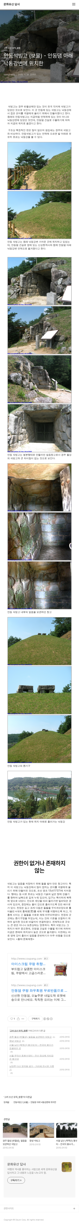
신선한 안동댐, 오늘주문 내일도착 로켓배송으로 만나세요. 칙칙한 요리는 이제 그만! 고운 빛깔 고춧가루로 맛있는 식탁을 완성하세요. (39, 998)
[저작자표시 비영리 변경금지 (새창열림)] (48, 1018)
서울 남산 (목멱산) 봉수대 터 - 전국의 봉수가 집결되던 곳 (31, 1047)
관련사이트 (9, 1208)
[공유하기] (18, 1019)
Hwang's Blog (11, 1220)
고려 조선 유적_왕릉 (19, 1030)
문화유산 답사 (12, 4)
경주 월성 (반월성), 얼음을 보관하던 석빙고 (30, 1037)
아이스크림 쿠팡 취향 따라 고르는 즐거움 (27, 964)
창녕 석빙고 (15, 1041)
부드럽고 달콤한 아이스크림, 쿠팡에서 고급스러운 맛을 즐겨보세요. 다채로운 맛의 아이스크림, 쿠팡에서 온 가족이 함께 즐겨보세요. (28, 971)
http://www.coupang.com (26, 958)
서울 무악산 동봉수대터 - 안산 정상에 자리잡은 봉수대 (31, 1057)
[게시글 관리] (23, 1019)
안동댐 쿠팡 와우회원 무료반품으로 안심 (39, 991)
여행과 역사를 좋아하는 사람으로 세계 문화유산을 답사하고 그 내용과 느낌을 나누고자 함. (32, 1171)
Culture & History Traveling (18, 1214)
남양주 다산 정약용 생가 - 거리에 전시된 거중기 (31, 1068)
